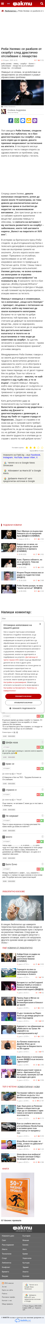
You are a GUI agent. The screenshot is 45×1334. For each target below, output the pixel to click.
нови (37, 1087)
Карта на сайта (7, 1290)
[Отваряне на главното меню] (2, 3)
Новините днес (8, 1236)
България (26, 1236)
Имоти (4, 1249)
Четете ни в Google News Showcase (31, 1287)
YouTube (18, 457)
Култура (26, 1263)
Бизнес (25, 1245)
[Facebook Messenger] (22, 120)
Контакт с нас (7, 1300)
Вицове (5, 1276)
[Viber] (34, 120)
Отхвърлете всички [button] (23, 702)
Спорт (4, 1258)
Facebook (35, 455)
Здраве (26, 1267)
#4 (14, 732)
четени (12, 1087)
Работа (4, 1293)
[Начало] (22, 3)
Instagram (8, 457)
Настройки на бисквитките (14, 688)
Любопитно (11, 11)
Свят (4, 1240)
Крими (25, 1254)
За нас (4, 1287)
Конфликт (6, 1267)
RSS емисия (9, 1283)
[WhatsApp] (16, 120)
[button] (22, 708)
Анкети (25, 1272)
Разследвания (8, 1245)
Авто (25, 1249)
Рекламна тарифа (8, 1297)
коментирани (25, 1087)
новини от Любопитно (20, 948)
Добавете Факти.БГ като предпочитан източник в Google (19, 479)
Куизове (26, 1276)
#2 (13, 774)
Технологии (6, 1254)
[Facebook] (10, 120)
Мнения (26, 1240)
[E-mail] (28, 120)
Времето (5, 1272)
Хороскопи (27, 1258)
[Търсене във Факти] (42, 3)
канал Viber (29, 457)
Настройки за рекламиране (14, 682)
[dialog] (22, 667)
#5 (17, 732)
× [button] (40, 624)
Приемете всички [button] (23, 696)
